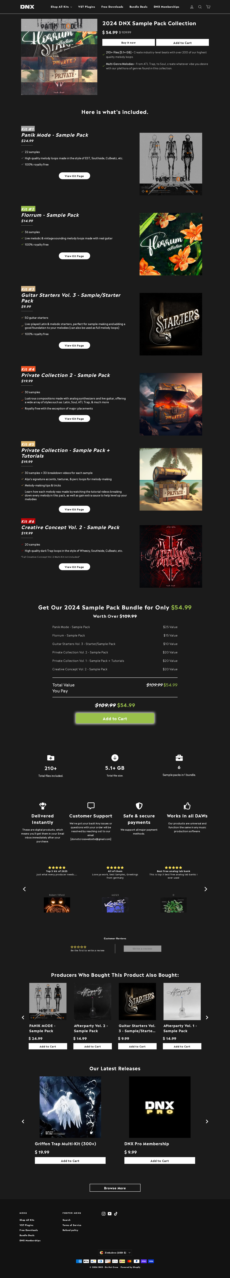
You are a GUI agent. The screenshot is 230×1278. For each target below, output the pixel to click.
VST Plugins (86, 7)
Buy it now (128, 42)
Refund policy (70, 1230)
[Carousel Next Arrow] (207, 1017)
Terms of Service (72, 1225)
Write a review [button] (142, 948)
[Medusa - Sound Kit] (115, 903)
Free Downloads (112, 7)
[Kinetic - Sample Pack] (57, 903)
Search (67, 1220)
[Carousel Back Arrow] (23, 1017)
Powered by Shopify (130, 1267)
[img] (57, 868)
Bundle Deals (139, 7)
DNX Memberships (166, 7)
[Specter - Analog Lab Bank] (173, 903)
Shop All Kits (60, 7)
